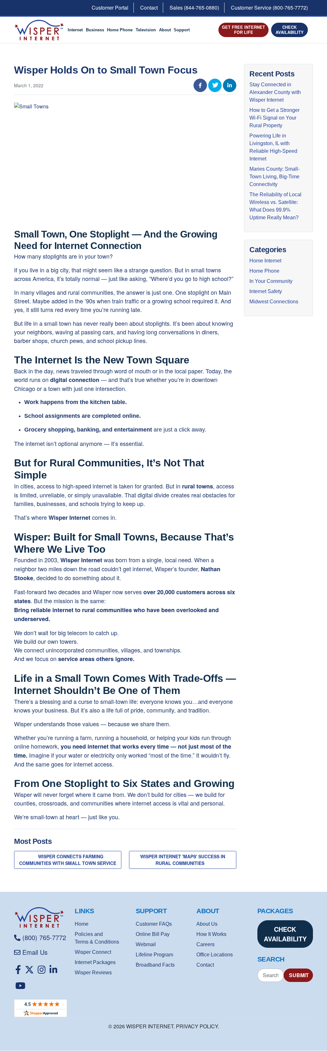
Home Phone (264, 271)
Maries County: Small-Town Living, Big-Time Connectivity (274, 176)
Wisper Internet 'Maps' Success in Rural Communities (182, 859)
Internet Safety (265, 291)
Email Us (35, 952)
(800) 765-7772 (44, 937)
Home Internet (265, 260)
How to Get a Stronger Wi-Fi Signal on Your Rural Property (274, 117)
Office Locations (214, 954)
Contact (149, 7)
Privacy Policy (197, 1026)
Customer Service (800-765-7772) (269, 7)
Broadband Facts (155, 965)
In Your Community (271, 281)
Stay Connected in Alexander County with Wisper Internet (275, 92)
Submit (299, 975)
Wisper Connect (93, 952)
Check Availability (290, 29)
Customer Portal (110, 7)
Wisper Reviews (93, 972)
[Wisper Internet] (42, 917)
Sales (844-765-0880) (194, 7)
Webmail (146, 944)
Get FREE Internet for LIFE (243, 29)
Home (81, 924)
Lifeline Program (154, 954)
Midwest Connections (273, 301)
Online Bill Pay (153, 934)
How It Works (211, 934)
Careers (205, 944)
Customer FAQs (154, 924)
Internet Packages (95, 962)
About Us (206, 924)
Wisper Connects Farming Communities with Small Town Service (67, 859)
